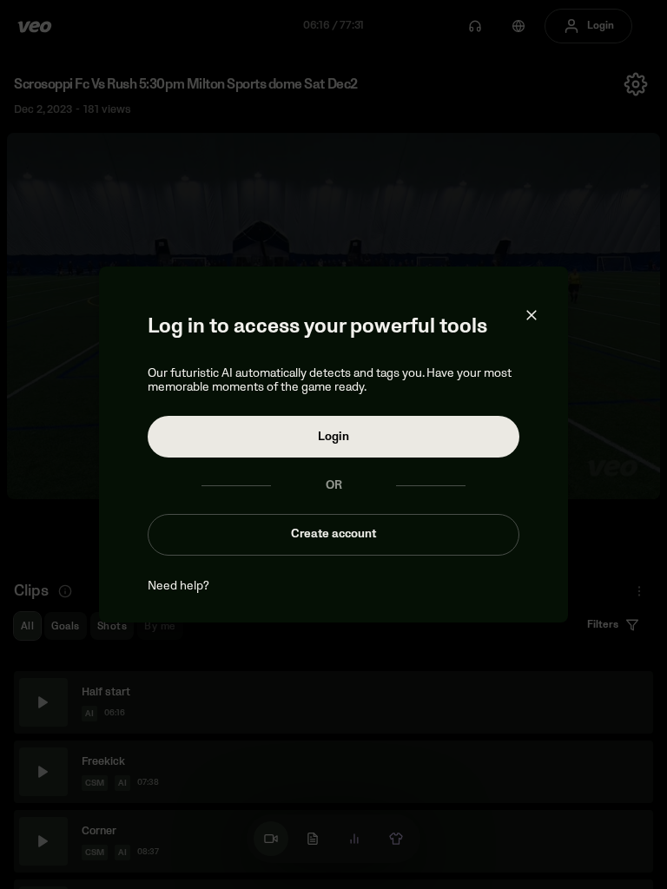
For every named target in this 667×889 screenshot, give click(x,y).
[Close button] (531, 315)
